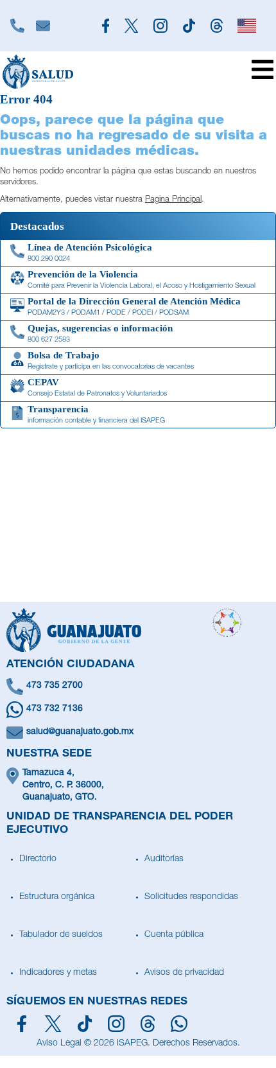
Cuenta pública (173, 935)
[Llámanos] (17, 26)
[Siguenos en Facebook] (106, 26)
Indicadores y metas (58, 972)
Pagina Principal (173, 200)
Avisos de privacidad (184, 972)
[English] (247, 26)
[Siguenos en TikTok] (189, 26)
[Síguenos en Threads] (148, 1023)
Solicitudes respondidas (191, 897)
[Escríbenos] (43, 26)
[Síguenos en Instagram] (116, 1023)
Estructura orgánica (56, 897)
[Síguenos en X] (53, 1023)
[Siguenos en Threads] (216, 26)
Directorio (37, 859)
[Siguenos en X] (131, 26)
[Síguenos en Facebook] (21, 1023)
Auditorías (164, 859)
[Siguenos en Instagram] (160, 26)
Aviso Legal (59, 1043)
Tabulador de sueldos (61, 935)
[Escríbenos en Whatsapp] (179, 1023)
